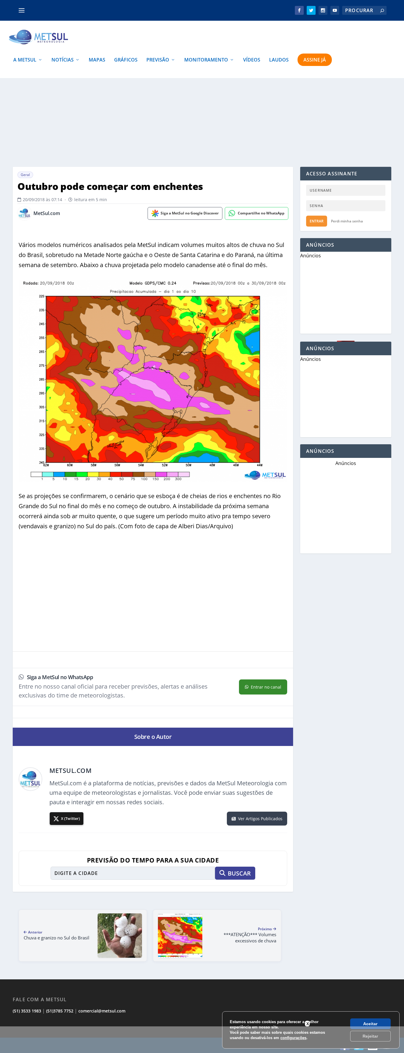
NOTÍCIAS (62, 60)
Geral (25, 174)
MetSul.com (46, 213)
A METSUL (24, 60)
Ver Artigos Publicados (260, 818)
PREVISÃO (157, 60)
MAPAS (97, 60)
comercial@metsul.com (101, 1011)
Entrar (317, 221)
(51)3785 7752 (59, 1011)
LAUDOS (279, 60)
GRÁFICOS (126, 60)
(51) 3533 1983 (27, 1011)
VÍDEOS (251, 60)
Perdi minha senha (347, 221)
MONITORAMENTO (206, 60)
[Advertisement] (202, 1039)
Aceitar (370, 1023)
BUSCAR (239, 873)
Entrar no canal (266, 687)
